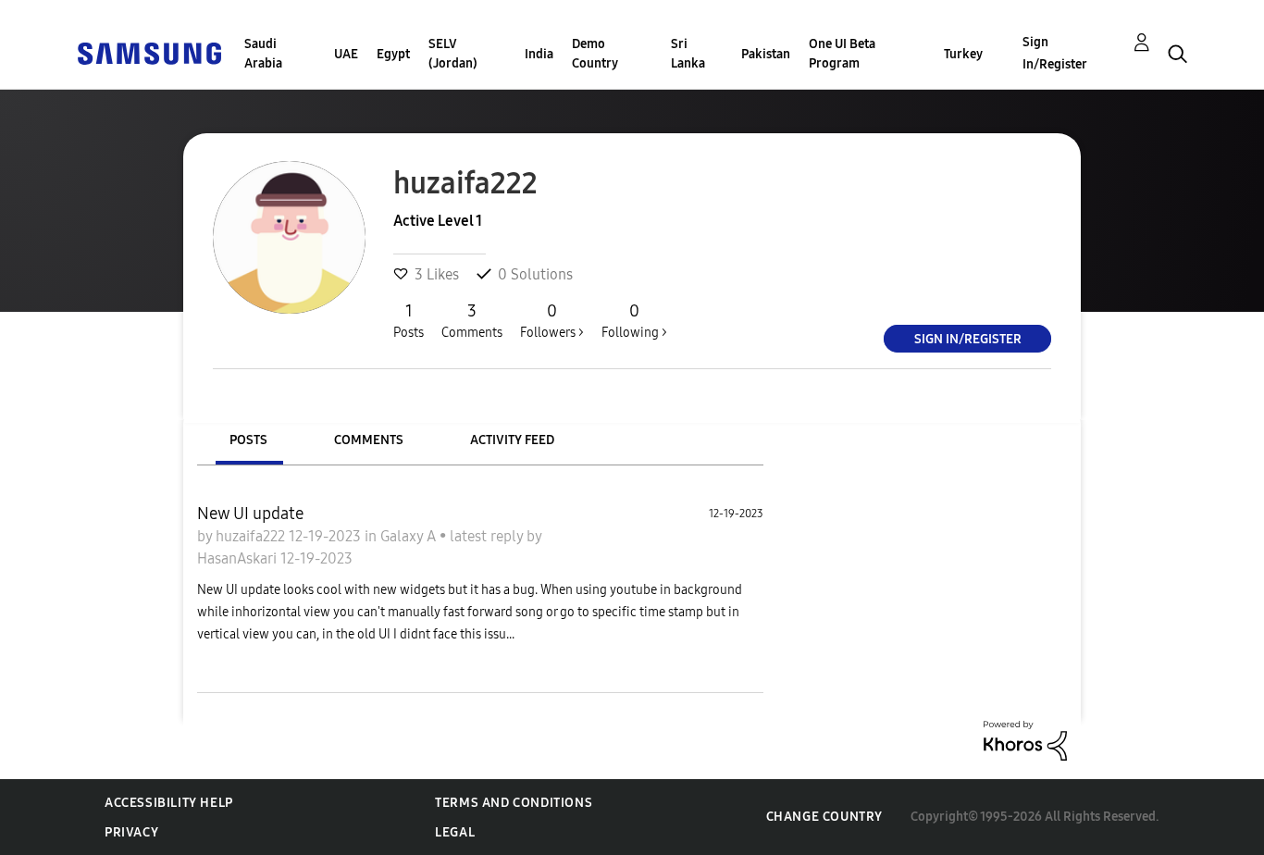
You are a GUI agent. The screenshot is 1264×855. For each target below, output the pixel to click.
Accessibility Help (169, 803)
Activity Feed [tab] (512, 440)
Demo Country (595, 53)
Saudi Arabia (263, 53)
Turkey (963, 54)
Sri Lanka (688, 53)
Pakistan (765, 54)
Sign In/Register (1054, 53)
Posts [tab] (248, 440)
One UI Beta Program (842, 53)
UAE (346, 54)
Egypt (393, 54)
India (539, 54)
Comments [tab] (368, 440)
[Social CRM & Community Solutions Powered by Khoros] (1025, 740)
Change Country (824, 816)
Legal (455, 832)
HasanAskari (238, 558)
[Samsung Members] (149, 52)
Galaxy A (410, 536)
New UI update (250, 513)
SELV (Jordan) (452, 53)
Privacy (131, 832)
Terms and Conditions (513, 803)
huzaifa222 (252, 536)
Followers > (552, 321)
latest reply (488, 536)
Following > (634, 321)
